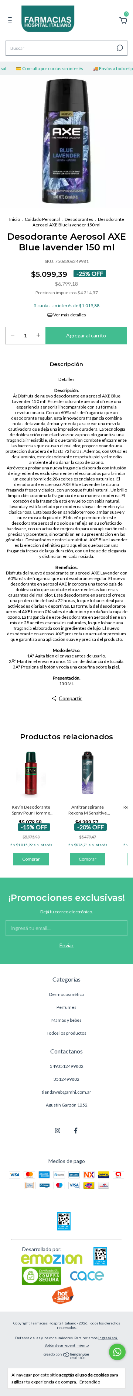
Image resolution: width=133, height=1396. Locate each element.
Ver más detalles (69, 314)
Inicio (14, 219)
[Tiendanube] (67, 1357)
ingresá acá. (108, 1338)
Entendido (89, 1382)
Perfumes (66, 1007)
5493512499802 (66, 1066)
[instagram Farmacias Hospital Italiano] (58, 1130)
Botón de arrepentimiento (66, 1345)
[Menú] (11, 21)
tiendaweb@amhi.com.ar (66, 1092)
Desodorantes (79, 219)
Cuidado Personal (42, 219)
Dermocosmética (66, 994)
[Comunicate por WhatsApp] (117, 1352)
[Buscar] (119, 48)
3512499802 (66, 1079)
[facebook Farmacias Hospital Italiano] (76, 1130)
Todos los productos (66, 1033)
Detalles (66, 379)
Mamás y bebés (66, 1020)
